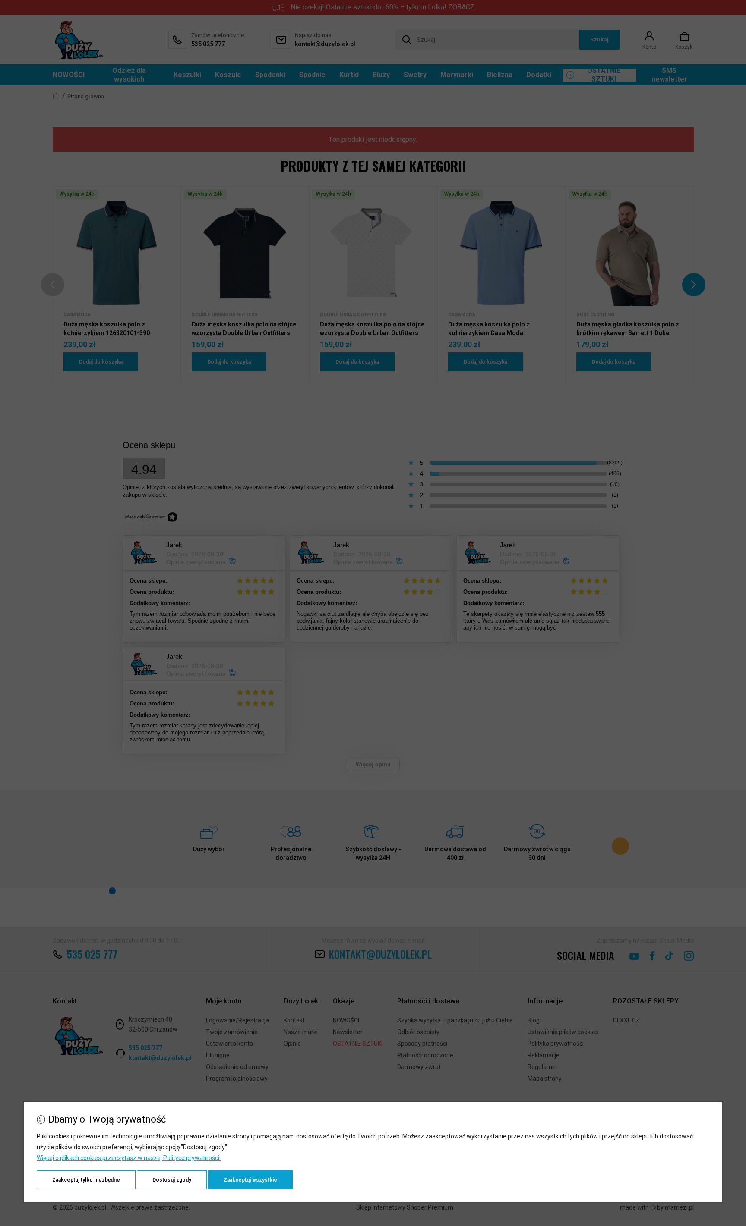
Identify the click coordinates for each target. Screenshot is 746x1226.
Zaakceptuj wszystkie (250, 1180)
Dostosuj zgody (171, 1180)
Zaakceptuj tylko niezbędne (86, 1180)
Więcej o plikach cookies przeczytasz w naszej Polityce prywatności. (129, 1157)
